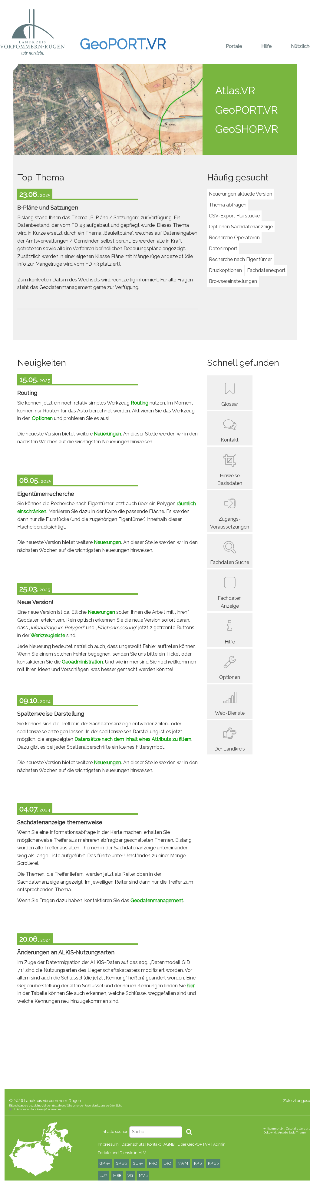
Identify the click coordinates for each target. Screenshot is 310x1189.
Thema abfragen (227, 205)
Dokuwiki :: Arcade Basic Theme (284, 1132)
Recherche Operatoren (234, 237)
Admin (219, 1144)
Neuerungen (107, 434)
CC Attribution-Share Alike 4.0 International (37, 1109)
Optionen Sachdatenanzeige (241, 227)
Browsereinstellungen (233, 281)
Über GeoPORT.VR (193, 1144)
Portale (234, 46)
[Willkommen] (32, 32)
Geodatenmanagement (156, 900)
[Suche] (189, 1132)
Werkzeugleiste (48, 635)
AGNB (169, 1144)
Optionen (42, 418)
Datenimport (223, 248)
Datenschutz (132, 1144)
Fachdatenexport (266, 270)
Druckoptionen (225, 270)
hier (191, 986)
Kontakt (154, 1144)
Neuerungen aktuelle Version (240, 194)
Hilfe (266, 46)
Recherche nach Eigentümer (240, 259)
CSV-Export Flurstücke (234, 216)
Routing (139, 403)
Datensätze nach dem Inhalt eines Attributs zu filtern (132, 739)
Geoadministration (82, 662)
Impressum (108, 1144)
